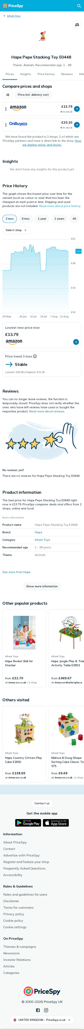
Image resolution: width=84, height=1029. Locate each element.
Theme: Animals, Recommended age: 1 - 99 (42, 65)
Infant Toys (14, 15)
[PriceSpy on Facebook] (37, 1010)
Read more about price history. (60, 206)
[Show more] (6, 109)
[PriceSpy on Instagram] (46, 1010)
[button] (7, 95)
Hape (38, 532)
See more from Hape (16, 572)
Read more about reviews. (47, 411)
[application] (42, 278)
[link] (24, 648)
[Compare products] (77, 24)
